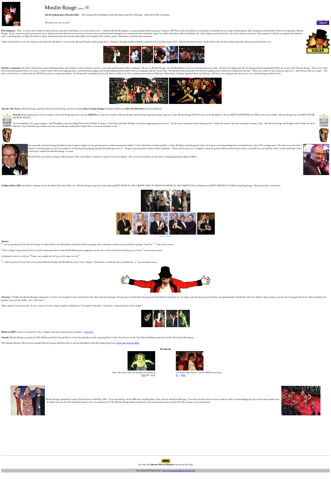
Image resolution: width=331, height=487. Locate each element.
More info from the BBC (128, 343)
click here (88, 332)
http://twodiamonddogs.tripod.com (178, 470)
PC (177, 375)
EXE (143, 375)
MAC (183, 375)
